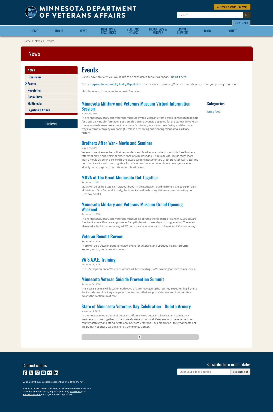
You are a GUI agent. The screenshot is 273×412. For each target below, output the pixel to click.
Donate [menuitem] (232, 30)
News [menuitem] (83, 30)
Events (50, 41)
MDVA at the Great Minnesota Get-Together (120, 177)
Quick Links (241, 23)
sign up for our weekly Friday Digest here (116, 84)
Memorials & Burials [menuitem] (158, 31)
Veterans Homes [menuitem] (133, 31)
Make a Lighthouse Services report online (43, 381)
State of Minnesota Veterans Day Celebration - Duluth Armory (136, 306)
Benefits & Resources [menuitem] (108, 31)
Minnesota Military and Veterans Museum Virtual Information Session (136, 106)
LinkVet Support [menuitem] (182, 31)
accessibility (76, 391)
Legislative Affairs (39, 110)
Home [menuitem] (34, 30)
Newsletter (34, 90)
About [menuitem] (59, 30)
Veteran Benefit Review (102, 236)
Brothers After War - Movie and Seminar (117, 142)
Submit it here (178, 77)
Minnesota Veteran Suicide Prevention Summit (123, 279)
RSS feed (214, 111)
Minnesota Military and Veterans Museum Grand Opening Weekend (132, 207)
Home (27, 41)
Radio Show (35, 96)
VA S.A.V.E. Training (99, 259)
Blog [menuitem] (207, 30)
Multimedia (35, 103)
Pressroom (35, 77)
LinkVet (51, 123)
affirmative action (32, 394)
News (38, 41)
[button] (241, 23)
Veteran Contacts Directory (232, 7)
